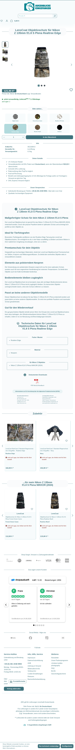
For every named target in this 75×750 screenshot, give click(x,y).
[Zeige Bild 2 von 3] (41, 85)
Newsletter (55, 658)
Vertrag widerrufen (14, 689)
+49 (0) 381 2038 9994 (39, 191)
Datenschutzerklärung (35, 660)
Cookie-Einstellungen (35, 674)
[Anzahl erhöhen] (23, 137)
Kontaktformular (19, 681)
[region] (37, 445)
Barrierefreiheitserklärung (36, 679)
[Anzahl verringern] (4, 137)
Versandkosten (28, 713)
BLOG (53, 671)
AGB (29, 663)
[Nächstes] (71, 64)
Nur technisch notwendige (49, 746)
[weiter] (72, 445)
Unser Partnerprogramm (59, 660)
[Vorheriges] (11, 64)
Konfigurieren (67, 746)
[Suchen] (54, 16)
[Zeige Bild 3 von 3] (44, 85)
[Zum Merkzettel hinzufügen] (71, 90)
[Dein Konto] (6, 20)
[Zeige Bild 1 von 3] (38, 85)
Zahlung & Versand (34, 666)
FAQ (52, 668)
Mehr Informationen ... (10, 748)
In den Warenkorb (49, 137)
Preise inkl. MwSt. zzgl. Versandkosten (21, 94)
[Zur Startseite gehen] (37, 7)
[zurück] (2, 445)
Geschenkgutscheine (58, 674)
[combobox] (35, 16)
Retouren (31, 676)
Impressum (31, 658)
